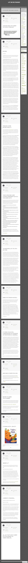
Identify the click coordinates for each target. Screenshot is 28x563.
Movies (23, 82)
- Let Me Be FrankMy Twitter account (24, 40)
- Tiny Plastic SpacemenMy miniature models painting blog (24, 19)
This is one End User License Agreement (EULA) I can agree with (10, 196)
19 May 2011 (6, 119)
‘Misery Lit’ (6, 463)
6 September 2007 (6, 456)
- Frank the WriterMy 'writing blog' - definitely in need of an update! (24, 43)
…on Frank (5, 5)
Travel (24, 90)
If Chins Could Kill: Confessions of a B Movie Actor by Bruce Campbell (10, 333)
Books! (5, 51)
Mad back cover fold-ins (10, 373)
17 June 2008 (6, 325)
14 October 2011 (6, 19)
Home (2, 5)
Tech (22, 90)
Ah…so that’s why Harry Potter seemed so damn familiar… (10, 536)
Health (23, 67)
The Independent (16, 481)
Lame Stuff (15, 456)
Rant (24, 88)
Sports (25, 89)
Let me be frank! (14, 2)
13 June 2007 (6, 491)
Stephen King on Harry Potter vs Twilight (9, 26)
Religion (23, 89)
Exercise (23, 63)
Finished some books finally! (7, 126)
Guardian (10, 481)
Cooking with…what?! (9, 426)
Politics (23, 83)
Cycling (25, 60)
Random (14, 366)
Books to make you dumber (7, 397)
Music (25, 82)
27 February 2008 (6, 390)
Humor (15, 528)
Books (13, 19)
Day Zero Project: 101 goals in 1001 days (13, 5)
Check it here (16, 376)
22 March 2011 (6, 188)
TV (25, 90)
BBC (12, 481)
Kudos (15, 188)
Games (24, 64)
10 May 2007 (6, 528)
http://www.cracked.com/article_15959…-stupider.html (9, 404)
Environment (23, 62)
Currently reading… (9, 498)
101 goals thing (11, 129)
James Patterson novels (10, 297)
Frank (8, 16)
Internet (23, 72)
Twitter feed (24, 48)
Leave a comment (6, 47)
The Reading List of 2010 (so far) (10, 249)
